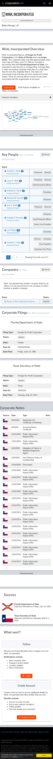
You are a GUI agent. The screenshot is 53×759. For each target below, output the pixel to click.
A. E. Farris (17, 112)
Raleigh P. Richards (25, 114)
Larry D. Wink (13, 181)
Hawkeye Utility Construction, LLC (30, 117)
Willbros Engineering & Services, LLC (25, 118)
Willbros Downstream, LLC (16, 121)
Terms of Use (6, 732)
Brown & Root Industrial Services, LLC (22, 301)
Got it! (44, 755)
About (41, 732)
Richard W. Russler (21, 117)
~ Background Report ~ (13, 173)
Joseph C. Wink (14, 171)
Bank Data (33, 732)
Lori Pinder (12, 230)
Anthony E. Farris (15, 191)
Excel (46, 154)
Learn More (9, 87)
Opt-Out (24, 732)
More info (20, 757)
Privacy (16, 732)
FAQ (47, 732)
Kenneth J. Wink (14, 242)
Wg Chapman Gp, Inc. (10, 115)
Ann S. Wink (13, 205)
